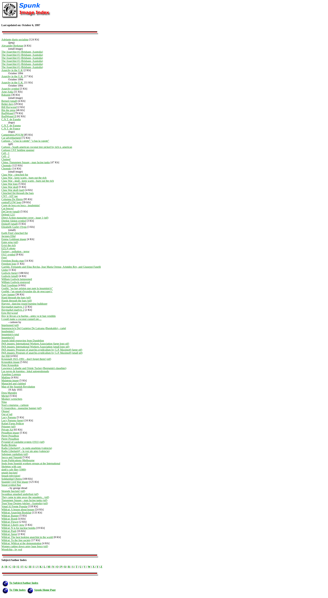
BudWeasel (7, 113)
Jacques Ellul (8, 236)
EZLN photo (8, 248)
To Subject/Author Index (23, 582)
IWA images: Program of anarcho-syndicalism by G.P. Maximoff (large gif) (41, 349)
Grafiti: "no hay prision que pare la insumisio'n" (27, 288)
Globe (4, 269)
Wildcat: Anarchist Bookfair (16, 512)
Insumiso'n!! (8, 337)
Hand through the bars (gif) (16, 297)
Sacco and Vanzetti (11, 457)
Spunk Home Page (45, 589)
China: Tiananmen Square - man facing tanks (25, 162)
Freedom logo (8, 263)
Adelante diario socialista (14, 39)
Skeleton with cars (11, 466)
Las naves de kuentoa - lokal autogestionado (25, 371)
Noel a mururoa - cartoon (15, 405)
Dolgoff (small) (9, 223)
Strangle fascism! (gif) (13, 491)
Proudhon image (10, 432)
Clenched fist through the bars (17, 193)
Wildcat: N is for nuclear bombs (18, 527)
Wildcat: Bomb (9, 518)
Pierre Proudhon (10, 435)
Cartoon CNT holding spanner (17, 150)
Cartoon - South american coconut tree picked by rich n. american (36, 147)
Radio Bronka (9, 445)
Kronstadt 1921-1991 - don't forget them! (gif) (26, 359)
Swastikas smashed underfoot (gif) (19, 494)
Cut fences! (7, 208)
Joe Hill (5, 355)
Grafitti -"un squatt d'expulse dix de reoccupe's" (27, 291)
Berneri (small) (9, 100)
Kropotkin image (10, 362)
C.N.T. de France (10, 128)
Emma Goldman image (13, 239)
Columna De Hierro (12, 199)
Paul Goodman (9, 285)
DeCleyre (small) (10, 211)
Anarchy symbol (10, 88)
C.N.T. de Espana (11, 125)
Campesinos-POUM (12, 134)
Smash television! (10, 475)
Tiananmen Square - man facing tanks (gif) (24, 500)
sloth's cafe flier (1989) (13, 469)
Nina (4, 402)
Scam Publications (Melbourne (18, 460)
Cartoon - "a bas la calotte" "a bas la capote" (25, 140)
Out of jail (6, 414)
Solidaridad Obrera (11, 478)
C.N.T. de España (11, 119)
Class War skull (9, 187)
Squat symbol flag (11, 484)
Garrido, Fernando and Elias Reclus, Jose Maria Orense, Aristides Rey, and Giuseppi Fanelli (51, 266)
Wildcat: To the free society (16, 540)
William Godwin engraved (15, 282)
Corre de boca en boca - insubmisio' (20, 205)
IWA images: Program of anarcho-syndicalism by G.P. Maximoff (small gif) (42, 352)
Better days (7, 104)
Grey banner (8, 294)
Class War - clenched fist (14, 174)
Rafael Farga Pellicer (12, 423)
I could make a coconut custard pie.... (21, 319)
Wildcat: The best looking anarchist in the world (27, 537)
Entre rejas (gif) (9, 242)
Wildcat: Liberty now (12, 524)
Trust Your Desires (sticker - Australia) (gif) (24, 503)
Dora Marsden (9, 392)
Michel (5, 395)
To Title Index (17, 589)
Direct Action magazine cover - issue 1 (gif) (24, 217)
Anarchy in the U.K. (12, 76)
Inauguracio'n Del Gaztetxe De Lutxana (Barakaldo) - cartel (33, 328)
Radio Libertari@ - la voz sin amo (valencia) (25, 451)
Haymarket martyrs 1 (12, 306)
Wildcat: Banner (10, 515)
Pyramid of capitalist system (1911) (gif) (22, 441)
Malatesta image (10, 380)
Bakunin (6, 94)
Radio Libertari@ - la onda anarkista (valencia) (26, 448)
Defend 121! (8, 214)
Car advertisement (11, 137)
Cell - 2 (5, 156)
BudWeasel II (8, 116)
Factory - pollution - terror (15, 251)
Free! (4, 257)
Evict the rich (8, 245)
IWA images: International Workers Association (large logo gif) (35, 343)
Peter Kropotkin (10, 365)
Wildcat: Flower (10, 521)
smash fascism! (9, 472)
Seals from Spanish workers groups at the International (30, 463)
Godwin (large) (9, 273)
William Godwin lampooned (16, 279)
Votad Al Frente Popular (14, 506)
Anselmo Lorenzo (11, 374)
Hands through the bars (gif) (16, 300)
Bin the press (8, 110)
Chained (5, 159)
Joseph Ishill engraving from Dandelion (22, 340)
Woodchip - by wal (11, 549)
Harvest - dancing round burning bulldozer (24, 303)
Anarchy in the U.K (12, 70)
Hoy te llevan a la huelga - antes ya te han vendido (28, 316)
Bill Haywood (9, 107)
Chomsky (6, 165)
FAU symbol (8, 254)
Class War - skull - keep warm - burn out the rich (27, 180)
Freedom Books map (12, 260)
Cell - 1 (5, 153)
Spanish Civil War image (14, 481)
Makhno (5, 377)
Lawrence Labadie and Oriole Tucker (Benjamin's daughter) (33, 368)
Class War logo (9, 183)
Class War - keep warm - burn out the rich (23, 177)
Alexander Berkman (12, 45)
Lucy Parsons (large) (12, 420)
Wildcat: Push (8, 531)
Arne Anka (7, 91)
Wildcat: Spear (9, 534)
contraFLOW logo (11, 202)
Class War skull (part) (13, 190)
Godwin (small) (9, 276)
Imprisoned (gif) (10, 325)
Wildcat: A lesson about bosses (17, 509)
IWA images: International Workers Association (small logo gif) (35, 346)
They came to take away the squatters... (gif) (25, 497)
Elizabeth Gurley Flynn (14, 226)
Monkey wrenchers (11, 398)
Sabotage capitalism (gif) (14, 454)
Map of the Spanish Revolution (18, 386)
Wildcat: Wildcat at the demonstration (21, 543)
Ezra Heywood (9, 312)
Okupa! (5, 411)
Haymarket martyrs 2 (12, 309)
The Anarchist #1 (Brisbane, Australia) (22, 51)
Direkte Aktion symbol (13, 220)
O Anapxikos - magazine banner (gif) (21, 408)
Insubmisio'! (8, 331)
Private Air (7, 429)
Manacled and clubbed (13, 383)
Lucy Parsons (8, 417)
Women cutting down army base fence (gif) (24, 546)
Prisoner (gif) (8, 426)
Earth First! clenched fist (14, 233)
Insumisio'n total (10, 334)
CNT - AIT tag (9, 196)
